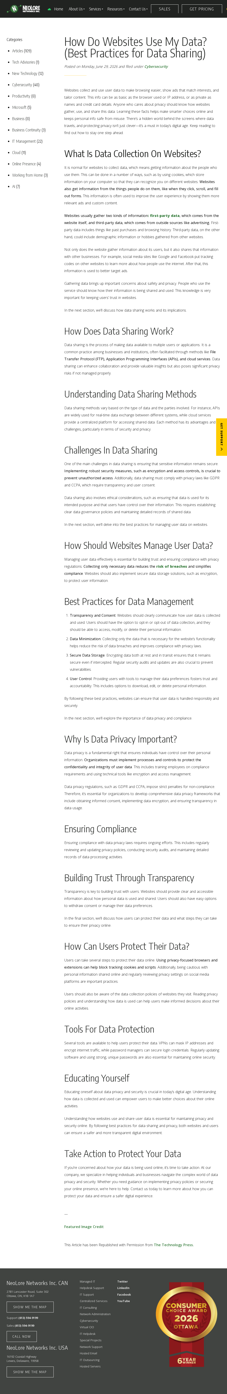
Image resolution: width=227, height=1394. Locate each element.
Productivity (21, 95)
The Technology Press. (174, 1244)
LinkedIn (123, 1288)
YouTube (123, 1301)
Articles (17, 50)
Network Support (91, 1347)
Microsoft (19, 107)
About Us (75, 8)
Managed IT (87, 1281)
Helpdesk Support (92, 1288)
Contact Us (137, 8)
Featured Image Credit (84, 1226)
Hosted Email (88, 1353)
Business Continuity (26, 129)
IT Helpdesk (87, 1334)
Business (18, 118)
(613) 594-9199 (28, 1318)
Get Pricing (202, 8)
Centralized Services (93, 1301)
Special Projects (90, 1340)
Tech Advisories (23, 61)
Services (95, 8)
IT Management (24, 141)
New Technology (24, 73)
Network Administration (95, 1314)
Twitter (122, 1281)
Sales (164, 8)
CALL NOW (21, 1336)
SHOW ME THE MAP (30, 1307)
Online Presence (24, 163)
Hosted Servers (90, 1366)
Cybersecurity (22, 84)
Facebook (124, 1295)
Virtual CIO (87, 1327)
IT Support (87, 1295)
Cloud (16, 152)
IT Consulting (88, 1308)
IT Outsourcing (89, 1360)
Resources (115, 8)
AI (13, 186)
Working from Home (27, 174)
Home (58, 8)
